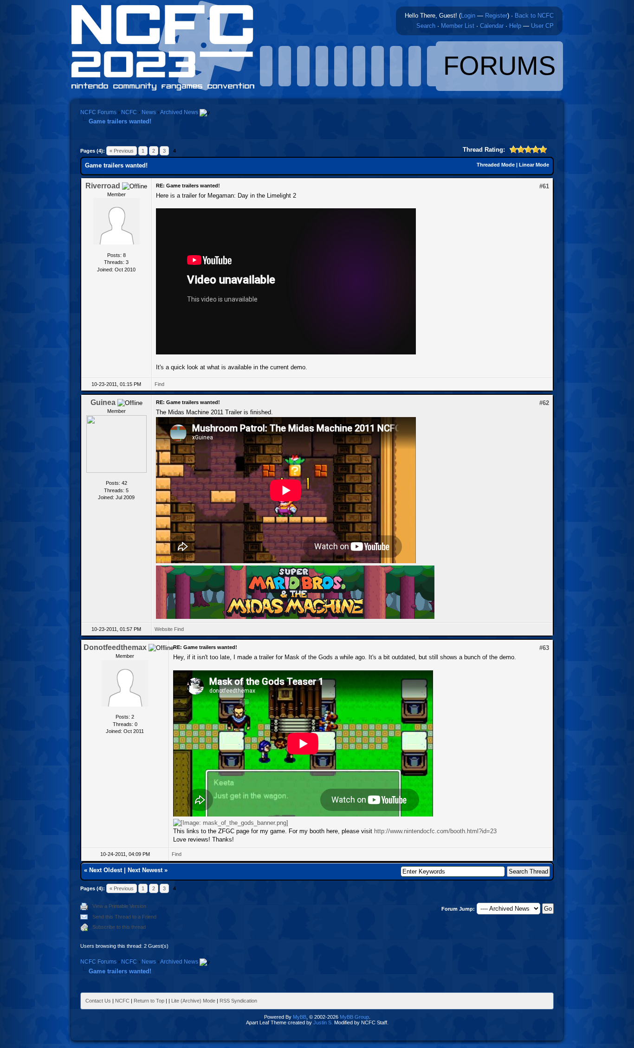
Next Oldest (105, 870)
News (149, 112)
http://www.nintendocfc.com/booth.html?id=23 (435, 831)
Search (425, 25)
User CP (542, 25)
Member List (457, 25)
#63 (544, 647)
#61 (544, 186)
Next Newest (145, 870)
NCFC (129, 112)
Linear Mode (534, 164)
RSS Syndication (238, 1000)
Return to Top (149, 1000)
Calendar (492, 25)
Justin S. (323, 1022)
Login (468, 15)
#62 (544, 402)
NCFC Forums (98, 112)
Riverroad (102, 186)
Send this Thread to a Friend (124, 916)
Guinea (103, 402)
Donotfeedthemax (115, 647)
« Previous (122, 151)
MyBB (299, 1017)
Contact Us (98, 1000)
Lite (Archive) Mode (193, 1000)
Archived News (179, 112)
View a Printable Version (119, 906)
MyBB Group (354, 1017)
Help (515, 25)
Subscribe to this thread (119, 927)
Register (496, 15)
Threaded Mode (496, 164)
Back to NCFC (534, 15)
